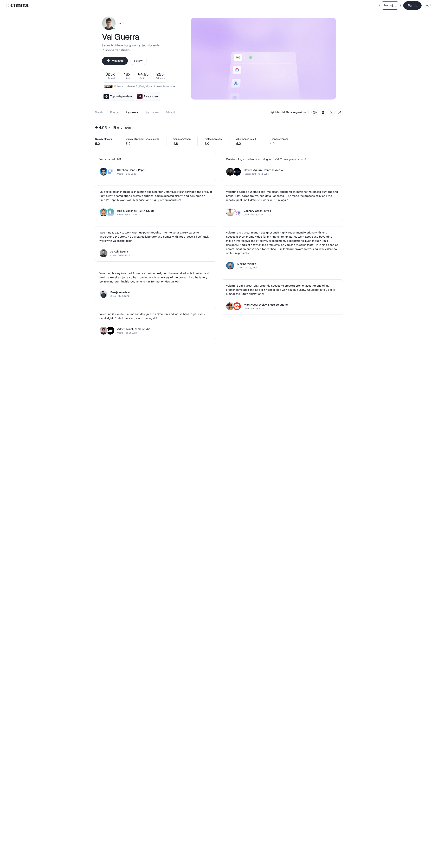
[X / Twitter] (331, 112)
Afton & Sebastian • (164, 86)
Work (99, 112)
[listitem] (160, 76)
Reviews (132, 112)
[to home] (17, 5)
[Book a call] (339, 112)
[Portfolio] (315, 112)
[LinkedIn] (323, 112)
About (170, 112)
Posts (114, 112)
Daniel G (133, 86)
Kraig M (143, 86)
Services (152, 112)
